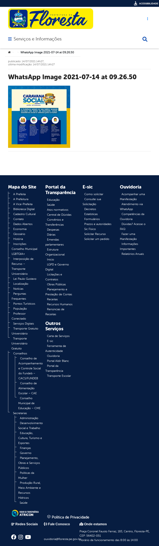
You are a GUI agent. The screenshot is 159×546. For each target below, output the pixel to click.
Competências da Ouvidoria (132, 217)
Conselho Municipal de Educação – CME (29, 403)
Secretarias (20, 413)
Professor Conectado (19, 316)
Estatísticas (91, 214)
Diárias (51, 234)
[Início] (9, 52)
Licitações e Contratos (53, 277)
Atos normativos (57, 209)
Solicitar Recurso (95, 234)
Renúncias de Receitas (54, 312)
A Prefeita (19, 194)
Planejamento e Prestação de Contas (58, 292)
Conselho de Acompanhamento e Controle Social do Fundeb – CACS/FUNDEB (30, 368)
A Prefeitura (20, 199)
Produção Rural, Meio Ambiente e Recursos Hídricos (29, 490)
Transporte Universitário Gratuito (19, 343)
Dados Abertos (23, 224)
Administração (29, 418)
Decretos (90, 209)
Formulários (92, 219)
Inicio (50, 259)
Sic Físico (90, 229)
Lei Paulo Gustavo (24, 278)
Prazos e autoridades (97, 224)
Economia (19, 229)
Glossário (19, 234)
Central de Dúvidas (59, 214)
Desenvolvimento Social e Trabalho (30, 426)
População (20, 308)
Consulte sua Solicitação (92, 202)
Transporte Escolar (59, 375)
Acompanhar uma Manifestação (132, 197)
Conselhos (20, 353)
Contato (18, 219)
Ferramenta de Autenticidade (55, 348)
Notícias (18, 288)
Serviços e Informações (37, 38)
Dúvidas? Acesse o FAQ (133, 227)
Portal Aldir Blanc (58, 360)
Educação (53, 199)
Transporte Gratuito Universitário (25, 331)
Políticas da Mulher (26, 475)
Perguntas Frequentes (19, 296)
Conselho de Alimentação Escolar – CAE (27, 388)
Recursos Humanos (59, 304)
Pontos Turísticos (24, 303)
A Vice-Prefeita (23, 204)
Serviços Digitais (23, 323)
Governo (25, 453)
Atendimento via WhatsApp (131, 207)
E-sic (50, 341)
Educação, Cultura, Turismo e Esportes (30, 438)
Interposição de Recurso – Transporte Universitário (23, 266)
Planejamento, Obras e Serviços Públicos (29, 462)
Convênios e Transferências (54, 222)
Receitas (52, 299)
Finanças (25, 448)
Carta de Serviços (58, 336)
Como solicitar (93, 194)
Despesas (53, 229)
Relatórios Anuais (133, 253)
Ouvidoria (53, 356)
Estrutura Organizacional (55, 252)
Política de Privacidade (70, 517)
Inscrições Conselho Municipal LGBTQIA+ (24, 248)
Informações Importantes (129, 246)
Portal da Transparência (54, 368)
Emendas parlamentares (54, 242)
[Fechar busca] (145, 39)
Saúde (24, 502)
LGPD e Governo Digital (57, 267)
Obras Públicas (56, 284)
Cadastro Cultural (24, 214)
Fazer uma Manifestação (128, 236)
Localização (20, 283)
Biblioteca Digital (24, 209)
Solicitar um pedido (96, 239)
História (18, 239)
